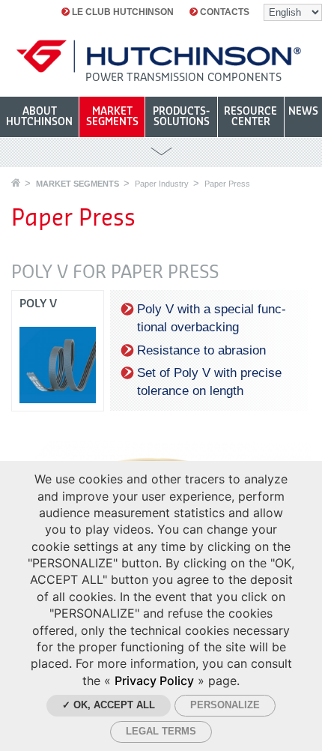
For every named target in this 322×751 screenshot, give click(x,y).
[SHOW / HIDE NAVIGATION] (161, 151)
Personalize (225, 705)
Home (15, 182)
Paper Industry (162, 183)
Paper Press (227, 183)
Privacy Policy (154, 680)
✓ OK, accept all (108, 705)
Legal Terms (161, 731)
